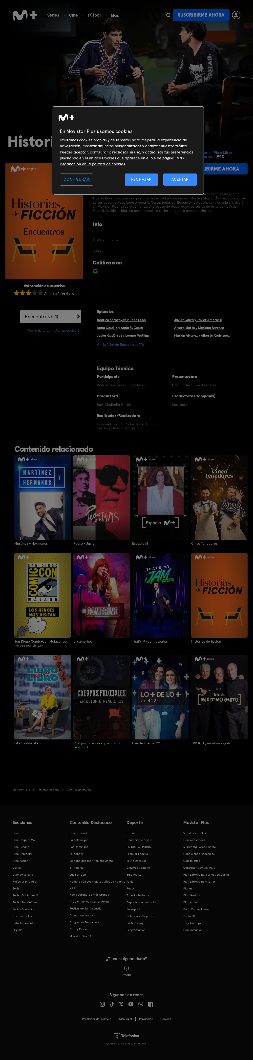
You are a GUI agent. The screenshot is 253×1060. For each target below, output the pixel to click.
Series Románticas (25, 902)
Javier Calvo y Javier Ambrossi (198, 320)
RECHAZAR (141, 179)
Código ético (191, 861)
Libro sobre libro (27, 743)
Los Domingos (79, 847)
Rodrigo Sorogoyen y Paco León (121, 320)
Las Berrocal (78, 874)
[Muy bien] (40, 292)
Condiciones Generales (198, 854)
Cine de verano (23, 874)
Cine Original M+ (24, 840)
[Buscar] (168, 15)
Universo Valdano (138, 867)
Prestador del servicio (96, 1019)
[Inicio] (25, 15)
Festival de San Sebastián (86, 908)
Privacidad (146, 1019)
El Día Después (136, 861)
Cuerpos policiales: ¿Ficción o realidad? (96, 745)
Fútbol (94, 15)
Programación (136, 930)
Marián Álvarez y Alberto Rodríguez (202, 335)
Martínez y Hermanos (31, 543)
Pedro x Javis (83, 543)
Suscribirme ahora (201, 15)
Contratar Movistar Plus (199, 867)
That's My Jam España (149, 641)
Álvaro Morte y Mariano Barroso (199, 328)
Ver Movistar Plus (194, 833)
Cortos (17, 867)
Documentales (22, 916)
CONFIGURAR (76, 179)
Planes (187, 888)
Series (53, 15)
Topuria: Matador (137, 895)
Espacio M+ (141, 543)
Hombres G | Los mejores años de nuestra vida (97, 884)
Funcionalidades (194, 840)
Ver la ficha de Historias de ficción (54, 330)
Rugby (130, 888)
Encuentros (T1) (41, 317)
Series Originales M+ (26, 895)
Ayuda (127, 974)
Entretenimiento (24, 923)
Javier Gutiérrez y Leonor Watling (123, 335)
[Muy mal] (16, 292)
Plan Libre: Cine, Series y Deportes (206, 874)
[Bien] (34, 292)
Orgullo (17, 930)
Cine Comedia (22, 854)
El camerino (82, 641)
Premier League (137, 854)
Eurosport (133, 909)
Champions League (139, 840)
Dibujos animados (81, 915)
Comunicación (193, 930)
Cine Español (21, 847)
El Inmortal (77, 867)
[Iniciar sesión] (236, 15)
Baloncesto (133, 874)
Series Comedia (23, 909)
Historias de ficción (206, 641)
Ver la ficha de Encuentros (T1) (120, 344)
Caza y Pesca (78, 929)
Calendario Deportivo (140, 916)
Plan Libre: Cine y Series (199, 881)
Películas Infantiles (25, 881)
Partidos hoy (134, 923)
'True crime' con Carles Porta (89, 901)
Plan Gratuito (192, 895)
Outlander (77, 854)
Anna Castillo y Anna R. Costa (120, 328)
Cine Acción (20, 861)
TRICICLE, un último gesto (211, 743)
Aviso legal (125, 1019)
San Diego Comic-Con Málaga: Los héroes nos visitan (41, 643)
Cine (73, 15)
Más (115, 15)
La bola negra (79, 840)
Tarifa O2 (189, 916)
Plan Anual (190, 902)
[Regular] (28, 292)
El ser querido (79, 833)
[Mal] (22, 292)
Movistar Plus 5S (80, 936)
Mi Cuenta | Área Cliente (199, 847)
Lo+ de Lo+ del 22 (146, 743)
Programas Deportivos (84, 922)
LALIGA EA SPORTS (138, 847)
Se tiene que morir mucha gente (91, 861)
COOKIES (165, 1019)
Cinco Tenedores (204, 543)
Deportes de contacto (141, 902)
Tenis (129, 881)
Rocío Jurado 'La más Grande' (90, 894)
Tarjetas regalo (193, 923)
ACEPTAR (180, 179)
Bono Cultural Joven (197, 909)
